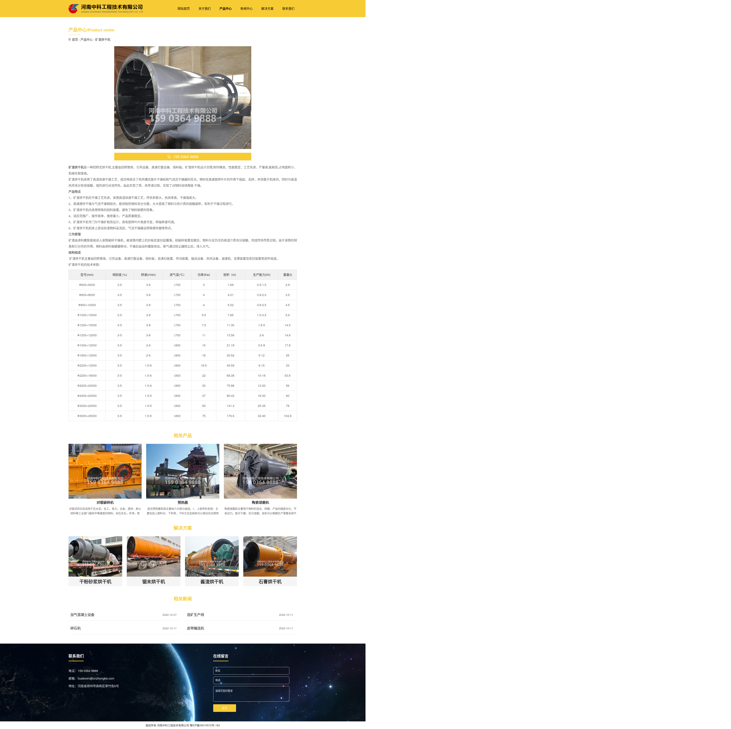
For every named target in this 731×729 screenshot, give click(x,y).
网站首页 (184, 8)
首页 (75, 39)
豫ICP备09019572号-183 (205, 725)
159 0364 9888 (88, 671)
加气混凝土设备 (78, 611)
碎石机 (73, 624)
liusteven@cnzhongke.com (96, 678)
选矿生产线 (191, 611)
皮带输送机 (191, 624)
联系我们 (288, 8)
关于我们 (205, 8)
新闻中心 (246, 8)
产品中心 (225, 8)
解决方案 (267, 8)
